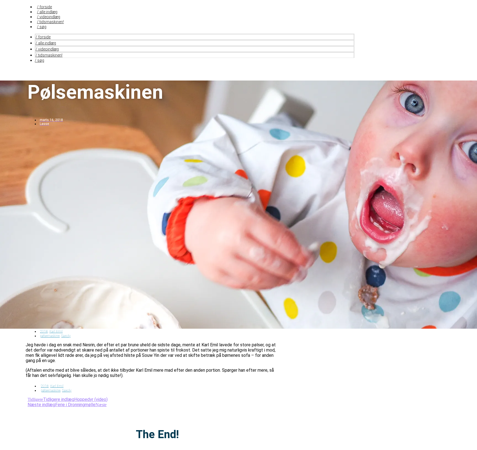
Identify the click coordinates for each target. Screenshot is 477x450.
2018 (44, 331)
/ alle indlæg (47, 12)
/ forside (44, 7)
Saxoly (66, 336)
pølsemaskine (50, 336)
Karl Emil (56, 331)
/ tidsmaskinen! (50, 22)
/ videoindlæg (48, 17)
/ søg (41, 27)
